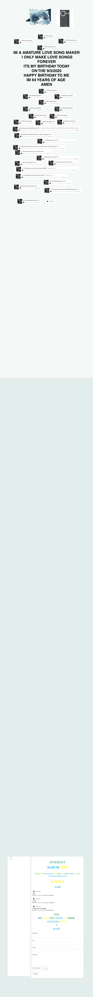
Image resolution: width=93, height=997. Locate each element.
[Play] (44, 37)
